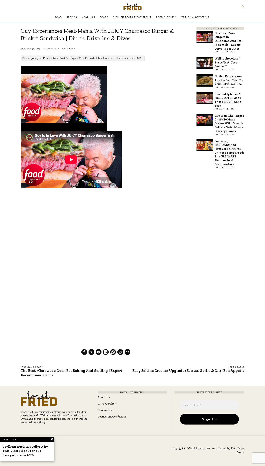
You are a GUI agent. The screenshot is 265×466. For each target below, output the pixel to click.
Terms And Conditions (112, 416)
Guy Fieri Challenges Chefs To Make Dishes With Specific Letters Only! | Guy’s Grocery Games (229, 123)
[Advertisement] (106, 217)
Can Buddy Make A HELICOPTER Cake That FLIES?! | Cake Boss (228, 99)
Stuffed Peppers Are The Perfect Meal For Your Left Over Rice (229, 80)
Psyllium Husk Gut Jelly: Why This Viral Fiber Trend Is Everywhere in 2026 (25, 451)
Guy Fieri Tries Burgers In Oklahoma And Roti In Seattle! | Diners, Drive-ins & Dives (229, 40)
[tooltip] (84, 352)
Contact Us (105, 410)
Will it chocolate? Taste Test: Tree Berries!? (227, 62)
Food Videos (51, 49)
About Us (104, 397)
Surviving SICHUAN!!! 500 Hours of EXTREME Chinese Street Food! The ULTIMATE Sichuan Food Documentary (229, 152)
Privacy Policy (107, 403)
